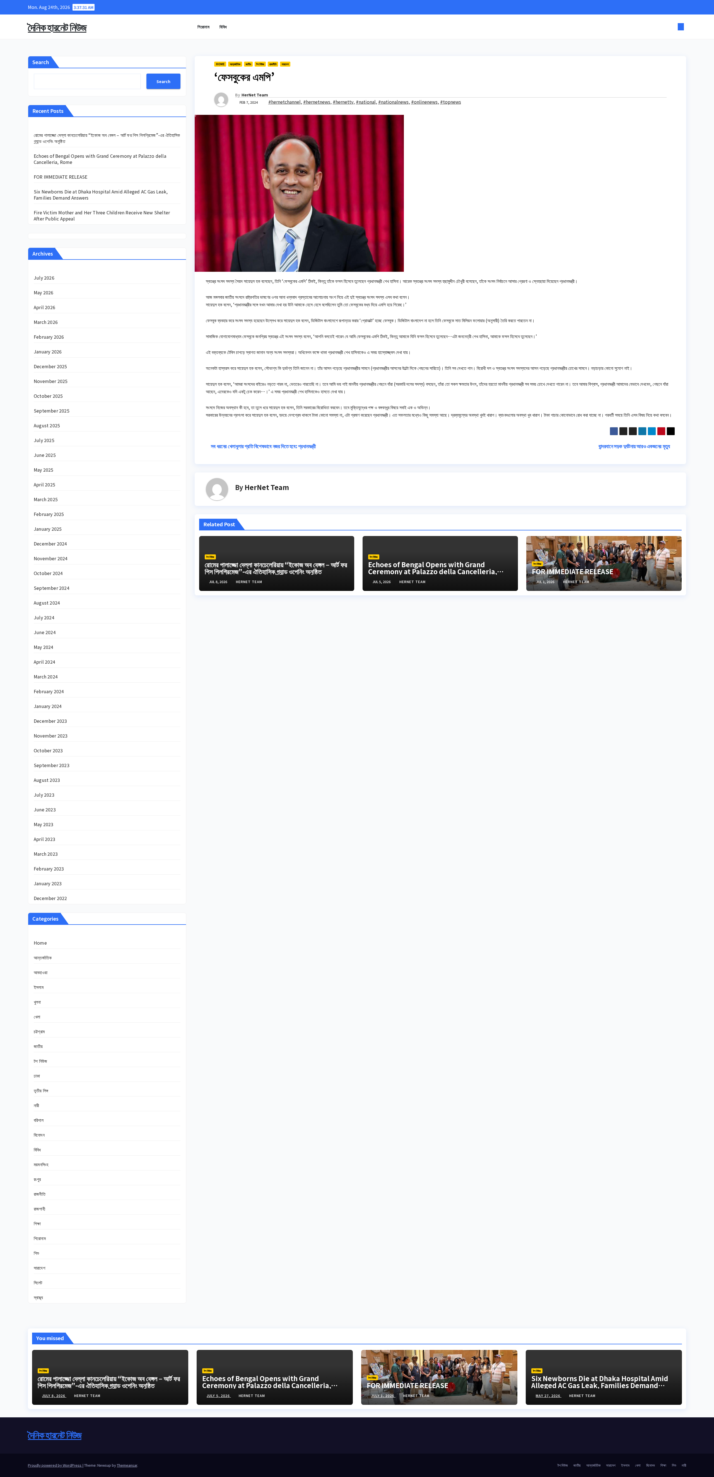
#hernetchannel (284, 101)
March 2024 (46, 676)
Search (40, 62)
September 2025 (51, 411)
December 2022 (50, 898)
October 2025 (48, 396)
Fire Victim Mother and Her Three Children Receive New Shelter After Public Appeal (102, 215)
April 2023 (44, 839)
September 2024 (51, 588)
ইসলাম (39, 987)
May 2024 (44, 647)
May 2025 (44, 470)
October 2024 (48, 573)
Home (40, 943)
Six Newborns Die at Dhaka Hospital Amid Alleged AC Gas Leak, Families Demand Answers (101, 194)
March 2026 (46, 322)
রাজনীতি (39, 1194)
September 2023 (51, 765)
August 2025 (47, 425)
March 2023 (46, 854)
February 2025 (49, 514)
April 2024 (44, 662)
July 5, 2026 (219, 1395)
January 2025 (48, 529)
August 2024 (47, 603)
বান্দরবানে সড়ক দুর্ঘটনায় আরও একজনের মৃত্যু (635, 446)
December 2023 (50, 721)
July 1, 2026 (383, 1395)
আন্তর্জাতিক (43, 957)
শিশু (36, 1253)
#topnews (450, 101)
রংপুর (37, 1179)
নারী (36, 1105)
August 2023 (47, 780)
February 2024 (49, 691)
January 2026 (48, 351)
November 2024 (51, 558)
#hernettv (343, 101)
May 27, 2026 (548, 1395)
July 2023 (44, 795)
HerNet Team (255, 94)
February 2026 (49, 337)
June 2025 (45, 455)
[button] (671, 26)
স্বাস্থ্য (38, 1297)
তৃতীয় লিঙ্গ (41, 1090)
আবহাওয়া (40, 972)
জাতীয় (38, 1046)
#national (366, 101)
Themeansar (127, 1465)
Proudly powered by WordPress (55, 1465)
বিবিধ (223, 27)
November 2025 (51, 381)
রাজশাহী (39, 1209)
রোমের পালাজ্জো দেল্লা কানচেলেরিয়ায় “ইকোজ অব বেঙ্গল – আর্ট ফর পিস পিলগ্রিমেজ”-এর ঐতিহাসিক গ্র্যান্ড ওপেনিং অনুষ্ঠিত (107, 138)
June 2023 (45, 809)
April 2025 (44, 484)
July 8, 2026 (54, 1395)
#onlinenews (424, 101)
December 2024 (50, 543)
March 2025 (46, 499)
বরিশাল (39, 1120)
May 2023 (44, 824)
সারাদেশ (39, 1268)
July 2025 (44, 440)
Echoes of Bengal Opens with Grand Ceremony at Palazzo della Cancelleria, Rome (100, 158)
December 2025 (50, 366)
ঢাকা (37, 1076)
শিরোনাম (203, 27)
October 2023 (48, 750)
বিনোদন (39, 1135)
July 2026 (44, 278)
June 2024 (45, 632)
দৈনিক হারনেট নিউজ (57, 26)
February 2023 (49, 868)
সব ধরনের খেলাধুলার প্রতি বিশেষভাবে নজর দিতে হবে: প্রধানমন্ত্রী (262, 446)
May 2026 (44, 292)
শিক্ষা (37, 1223)
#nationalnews (393, 101)
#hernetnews (316, 101)
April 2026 (44, 307)
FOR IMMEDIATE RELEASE (60, 176)
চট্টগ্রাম (39, 1031)
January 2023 (48, 883)
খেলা (37, 1016)
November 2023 (51, 736)
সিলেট (38, 1282)
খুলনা (37, 1002)
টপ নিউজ (40, 1061)
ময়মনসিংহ (41, 1164)
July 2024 (44, 617)
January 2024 (48, 706)
